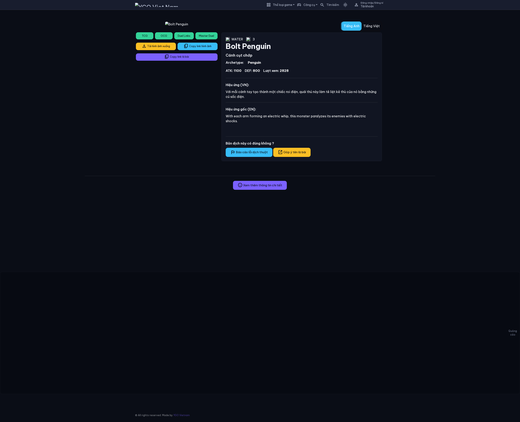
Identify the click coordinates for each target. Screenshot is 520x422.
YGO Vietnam (181, 415)
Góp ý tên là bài (292, 152)
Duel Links (184, 35)
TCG (145, 35)
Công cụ (309, 5)
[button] (328, 5)
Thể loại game (282, 5)
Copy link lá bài (176, 56)
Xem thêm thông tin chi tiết (260, 185)
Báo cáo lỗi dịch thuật (249, 152)
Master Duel (206, 35)
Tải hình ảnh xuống (156, 46)
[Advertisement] (41, 41)
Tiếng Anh (352, 26)
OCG (164, 35)
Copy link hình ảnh (197, 46)
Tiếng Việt (371, 26)
